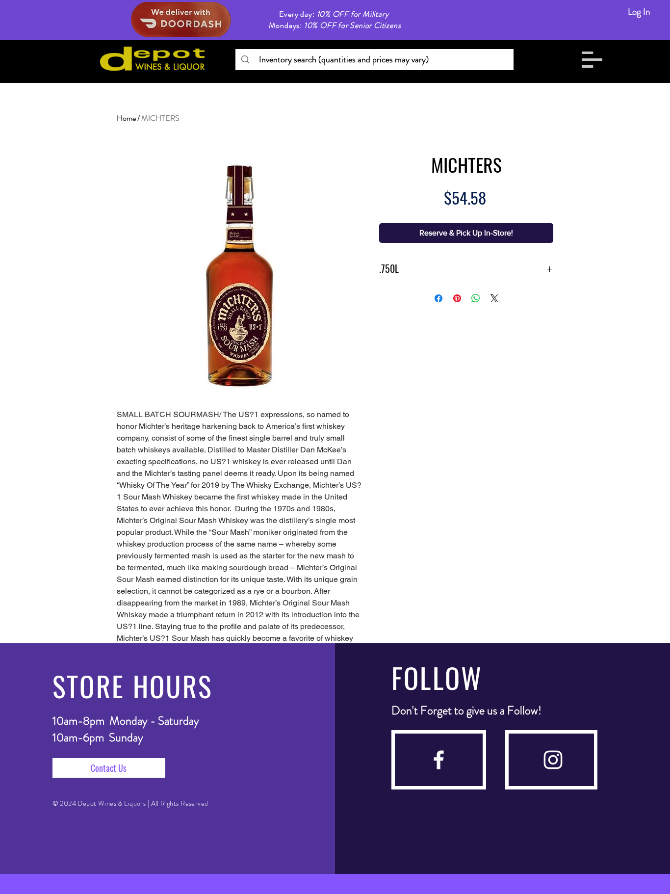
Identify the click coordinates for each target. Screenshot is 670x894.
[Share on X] (494, 298)
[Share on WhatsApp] (476, 298)
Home (126, 118)
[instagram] (553, 759)
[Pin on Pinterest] (457, 298)
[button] (592, 60)
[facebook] (438, 759)
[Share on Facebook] (438, 298)
